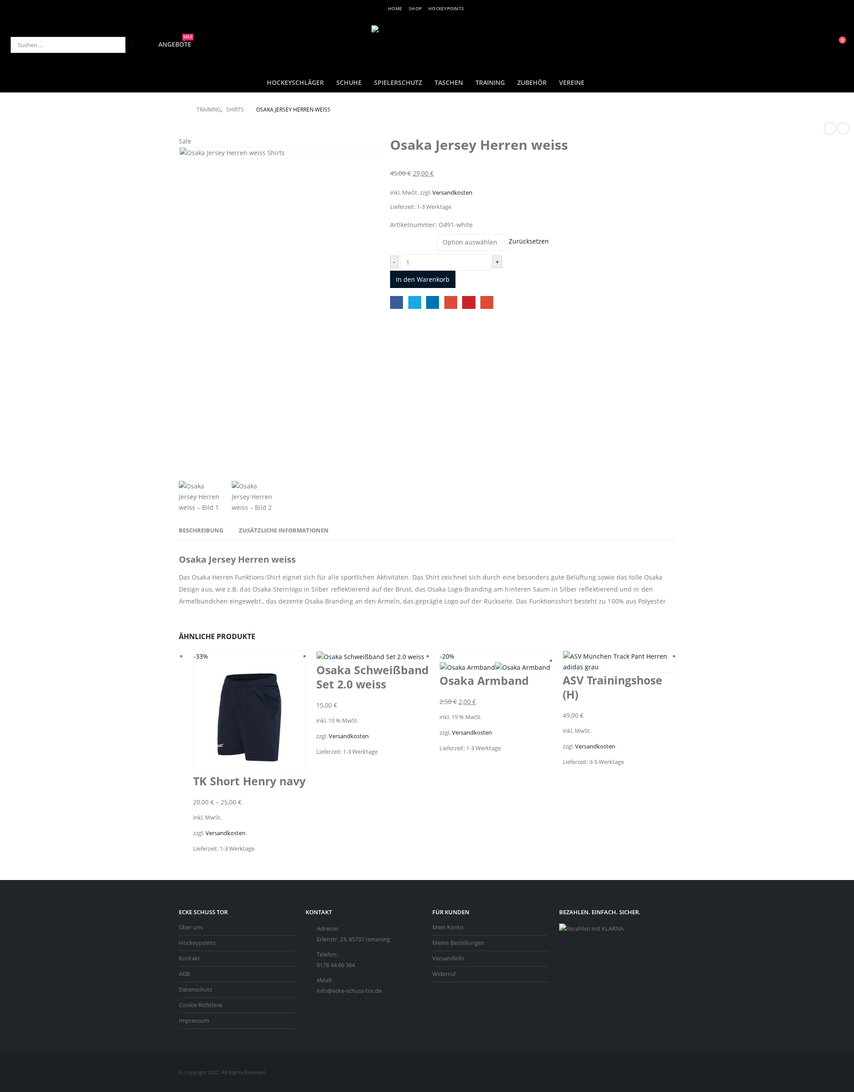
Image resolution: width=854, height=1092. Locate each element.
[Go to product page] (372, 656)
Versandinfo (448, 958)
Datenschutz (195, 989)
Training (490, 82)
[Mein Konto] (819, 45)
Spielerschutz (398, 82)
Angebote (175, 44)
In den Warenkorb (423, 279)
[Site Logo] (427, 44)
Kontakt (189, 958)
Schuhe (349, 82)
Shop (415, 8)
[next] (843, 128)
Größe (400, 236)
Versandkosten (452, 192)
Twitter (414, 302)
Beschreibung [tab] (201, 530)
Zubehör (532, 82)
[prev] (830, 128)
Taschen (449, 82)
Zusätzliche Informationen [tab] (284, 530)
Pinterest (468, 302)
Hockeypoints (446, 8)
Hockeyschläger (295, 82)
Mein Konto (447, 927)
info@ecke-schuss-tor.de (349, 991)
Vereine (571, 82)
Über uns (191, 927)
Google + (450, 302)
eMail (486, 302)
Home (395, 8)
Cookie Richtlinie (200, 1005)
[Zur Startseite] (181, 109)
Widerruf (443, 974)
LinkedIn (432, 302)
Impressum (194, 1020)
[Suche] (112, 44)
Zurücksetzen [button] (529, 241)
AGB (184, 974)
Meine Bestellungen (458, 943)
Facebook (396, 302)
